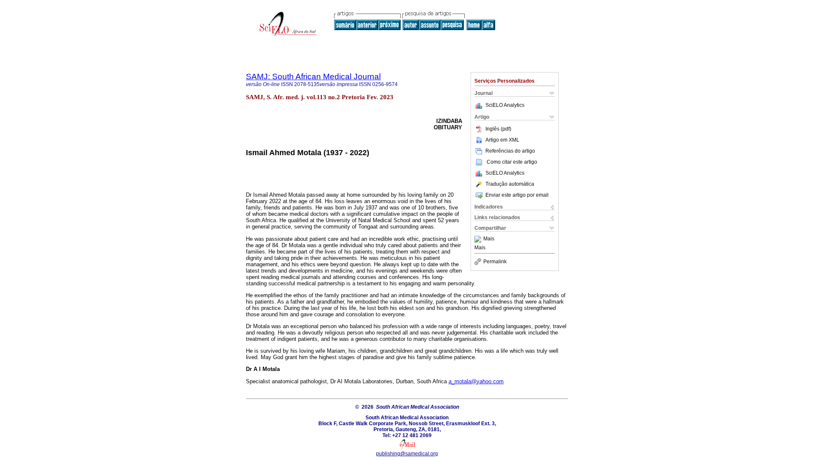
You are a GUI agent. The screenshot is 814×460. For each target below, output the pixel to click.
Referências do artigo (510, 151)
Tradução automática (509, 184)
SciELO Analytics (504, 105)
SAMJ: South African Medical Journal (313, 76)
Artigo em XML (502, 140)
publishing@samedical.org (407, 454)
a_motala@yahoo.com (476, 381)
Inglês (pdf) (498, 129)
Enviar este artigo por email (517, 195)
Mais (488, 239)
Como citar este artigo (512, 162)
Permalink (495, 262)
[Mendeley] (478, 239)
